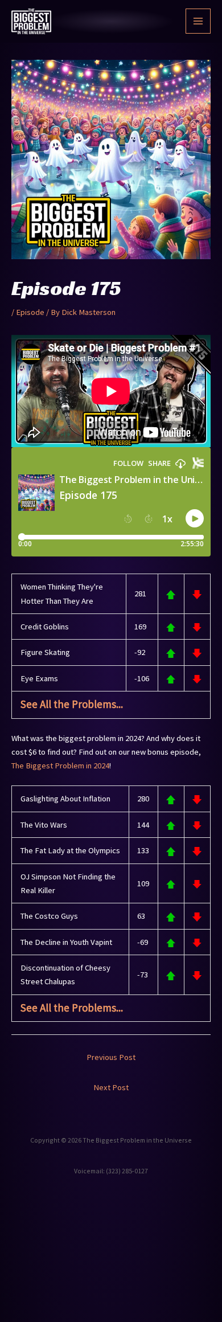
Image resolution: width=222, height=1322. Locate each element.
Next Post (111, 1087)
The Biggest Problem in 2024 (60, 765)
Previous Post (111, 1057)
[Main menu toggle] (198, 21)
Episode (30, 312)
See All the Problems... (71, 704)
